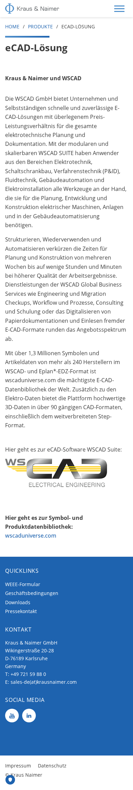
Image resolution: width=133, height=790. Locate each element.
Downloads (17, 602)
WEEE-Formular (22, 584)
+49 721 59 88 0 (28, 674)
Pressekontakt (21, 611)
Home (12, 26)
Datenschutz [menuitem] (52, 765)
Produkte (40, 26)
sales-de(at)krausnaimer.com (44, 682)
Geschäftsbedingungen (31, 593)
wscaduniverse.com (31, 535)
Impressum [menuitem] (18, 765)
